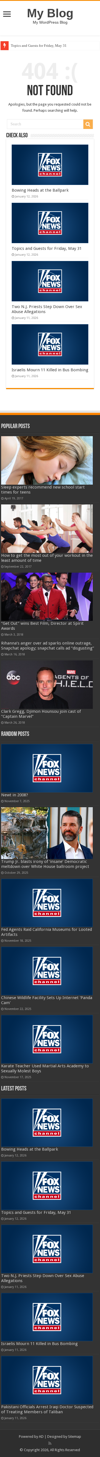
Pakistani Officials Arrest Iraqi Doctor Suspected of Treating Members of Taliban (47, 1409)
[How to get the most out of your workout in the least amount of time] (47, 528)
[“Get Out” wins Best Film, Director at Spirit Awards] (47, 597)
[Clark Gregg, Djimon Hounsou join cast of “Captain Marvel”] (47, 684)
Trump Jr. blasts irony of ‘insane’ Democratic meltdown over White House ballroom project (45, 864)
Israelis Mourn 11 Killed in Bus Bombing (50, 369)
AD (41, 1436)
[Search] (88, 124)
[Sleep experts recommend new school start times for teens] (47, 460)
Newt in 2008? (14, 794)
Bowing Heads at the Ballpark (40, 190)
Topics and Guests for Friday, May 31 (39, 45)
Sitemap (74, 1436)
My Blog (50, 13)
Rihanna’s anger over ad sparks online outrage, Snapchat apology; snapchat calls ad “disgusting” (47, 646)
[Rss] (50, 1443)
